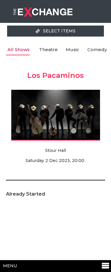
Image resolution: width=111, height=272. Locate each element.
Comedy (97, 49)
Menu (10, 265)
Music (72, 49)
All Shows (18, 49)
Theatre (48, 49)
